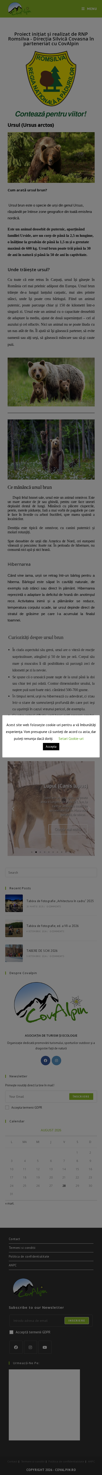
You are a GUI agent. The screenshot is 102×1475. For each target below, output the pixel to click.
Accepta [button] (51, 747)
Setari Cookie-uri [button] (71, 738)
